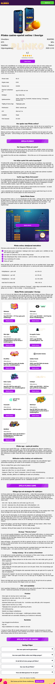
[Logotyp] (5, 2)
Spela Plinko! (27, 141)
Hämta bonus (9, 320)
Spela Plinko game (27, 486)
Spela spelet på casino (27, 639)
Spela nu (47, 2)
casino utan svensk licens (8, 73)
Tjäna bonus (27, 61)
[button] (53, 676)
